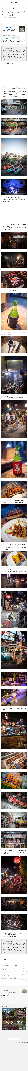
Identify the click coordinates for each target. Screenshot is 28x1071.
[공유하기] (7, 959)
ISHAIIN (26, 1042)
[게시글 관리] (9, 959)
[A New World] (14, 3)
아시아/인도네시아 (4, 17)
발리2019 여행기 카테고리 (7, 48)
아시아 (3, 965)
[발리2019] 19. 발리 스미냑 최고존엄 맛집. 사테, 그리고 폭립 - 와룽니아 (13, 11)
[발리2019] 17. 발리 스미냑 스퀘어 (9, 56)
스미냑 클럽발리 (7, 27)
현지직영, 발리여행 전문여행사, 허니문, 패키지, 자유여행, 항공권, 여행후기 (9, 30)
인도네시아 (7, 965)
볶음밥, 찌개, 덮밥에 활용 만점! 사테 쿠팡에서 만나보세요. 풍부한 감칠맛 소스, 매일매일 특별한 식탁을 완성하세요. (14, 41)
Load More (14, 1039)
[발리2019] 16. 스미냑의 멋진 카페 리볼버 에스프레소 (13, 54)
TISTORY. (19, 1042)
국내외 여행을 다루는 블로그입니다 (9, 992)
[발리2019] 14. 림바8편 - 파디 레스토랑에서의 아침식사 (14, 50)
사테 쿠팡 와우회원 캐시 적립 (11, 38)
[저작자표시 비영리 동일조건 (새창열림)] (19, 959)
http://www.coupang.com (9, 35)
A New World (5, 990)
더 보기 (25, 1006)
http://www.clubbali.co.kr (9, 24)
